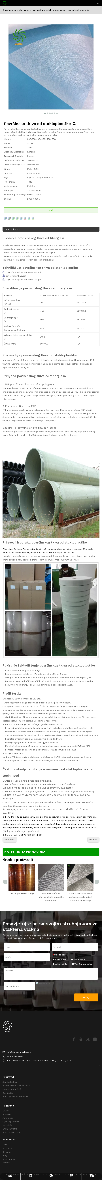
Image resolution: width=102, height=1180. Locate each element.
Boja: (6, 177)
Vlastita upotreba (83, 964)
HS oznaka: (9, 182)
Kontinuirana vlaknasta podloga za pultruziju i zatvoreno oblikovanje (80, 897)
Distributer (60, 959)
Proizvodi (7, 1148)
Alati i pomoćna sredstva (15, 1096)
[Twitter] (88, 1039)
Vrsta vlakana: (11, 186)
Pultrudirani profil (12, 1132)
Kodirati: (8, 147)
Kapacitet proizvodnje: (15, 194)
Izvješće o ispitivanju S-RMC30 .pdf (24, 279)
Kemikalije (8, 1093)
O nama (6, 1152)
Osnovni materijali (12, 1089)
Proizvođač (79, 959)
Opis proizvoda (12, 229)
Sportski (7, 1114)
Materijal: (8, 190)
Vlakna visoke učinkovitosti (16, 1085)
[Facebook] (74, 1039)
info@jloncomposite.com (19, 1052)
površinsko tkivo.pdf (16, 276)
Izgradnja (7, 1125)
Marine (6, 1110)
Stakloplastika (10, 1082)
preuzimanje (9, 1159)
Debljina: (8, 173)
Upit (51, 210)
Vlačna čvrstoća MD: (14, 164)
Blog (5, 1155)
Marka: (7, 143)
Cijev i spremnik (11, 1121)
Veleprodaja (60, 964)
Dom (5, 1144)
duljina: (7, 199)
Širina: (7, 169)
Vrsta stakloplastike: (14, 152)
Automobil (8, 1118)
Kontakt (6, 1162)
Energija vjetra (10, 1129)
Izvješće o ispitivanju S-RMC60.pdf (23, 272)
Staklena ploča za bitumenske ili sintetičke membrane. (51, 897)
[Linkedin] (95, 1039)
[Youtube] (81, 1039)
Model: (7, 139)
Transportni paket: (13, 156)
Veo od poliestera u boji (22, 893)
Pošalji (86, 997)
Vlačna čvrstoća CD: (14, 160)
